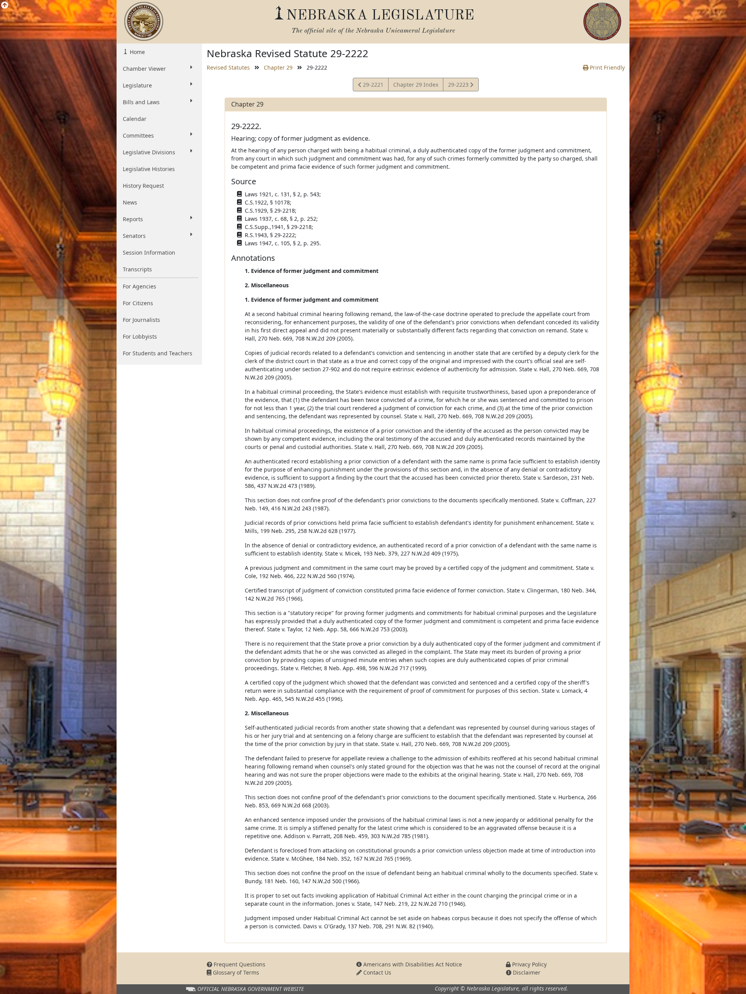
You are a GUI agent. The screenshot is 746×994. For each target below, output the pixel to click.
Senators (134, 235)
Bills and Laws (141, 102)
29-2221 (372, 85)
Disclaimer (525, 972)
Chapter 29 (278, 67)
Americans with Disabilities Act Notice (412, 964)
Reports (133, 219)
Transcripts (137, 269)
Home (136, 52)
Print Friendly (606, 67)
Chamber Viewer (144, 68)
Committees (138, 135)
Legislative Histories (149, 169)
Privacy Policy (529, 964)
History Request (143, 185)
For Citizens (138, 303)
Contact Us (376, 972)
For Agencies (139, 286)
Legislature (137, 85)
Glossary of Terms (235, 972)
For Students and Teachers (157, 353)
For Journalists (141, 319)
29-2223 (459, 85)
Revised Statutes (228, 67)
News (130, 202)
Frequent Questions (238, 964)
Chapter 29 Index (415, 84)
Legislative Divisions (149, 152)
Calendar (134, 118)
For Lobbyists (140, 336)
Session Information (149, 252)
